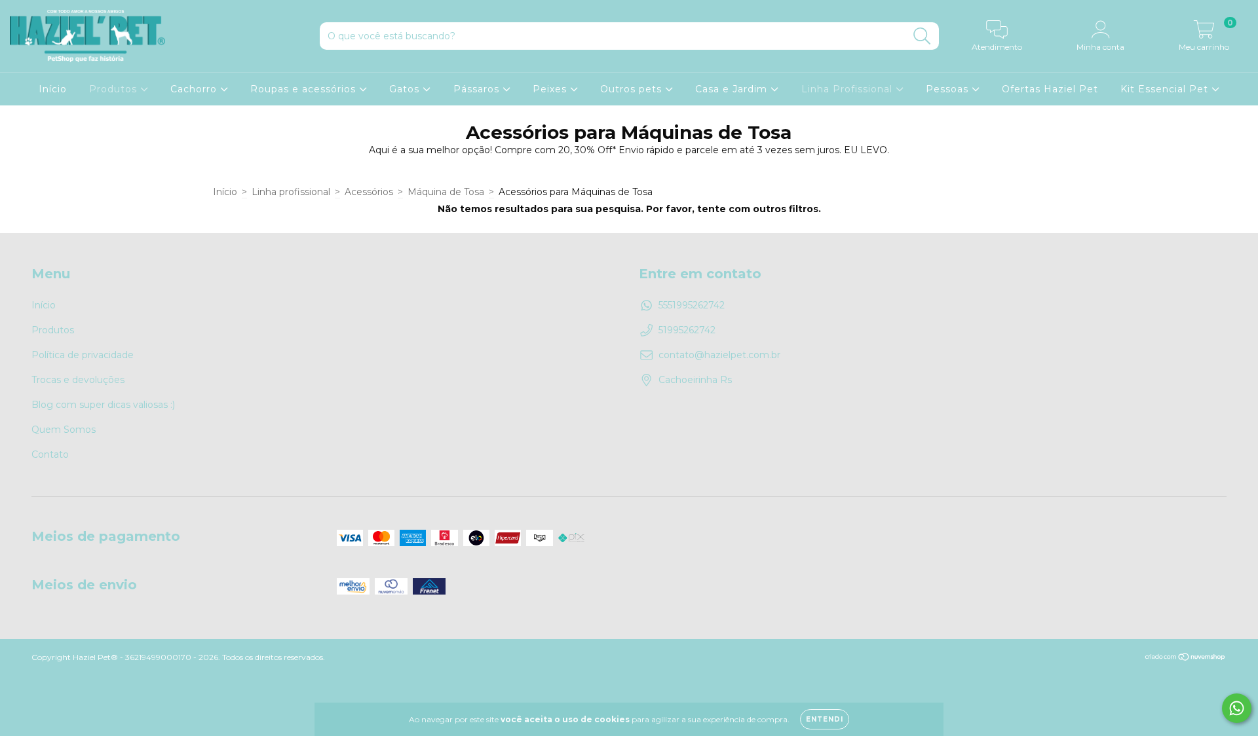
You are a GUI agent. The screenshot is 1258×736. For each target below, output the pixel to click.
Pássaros (478, 89)
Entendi (824, 719)
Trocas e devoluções (77, 380)
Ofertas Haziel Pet (1050, 89)
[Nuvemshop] (1186, 658)
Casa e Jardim (733, 89)
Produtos (114, 89)
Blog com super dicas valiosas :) (103, 405)
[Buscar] (922, 36)
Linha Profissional (848, 89)
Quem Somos (63, 429)
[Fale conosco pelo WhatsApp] (1236, 708)
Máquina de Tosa (446, 192)
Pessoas (949, 89)
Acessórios (369, 192)
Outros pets (632, 89)
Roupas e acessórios (304, 89)
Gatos (406, 89)
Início (53, 89)
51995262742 (686, 330)
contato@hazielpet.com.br (719, 355)
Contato (50, 454)
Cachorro (195, 89)
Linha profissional (291, 192)
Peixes (551, 89)
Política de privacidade (82, 355)
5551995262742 (691, 305)
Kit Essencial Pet (1165, 89)
